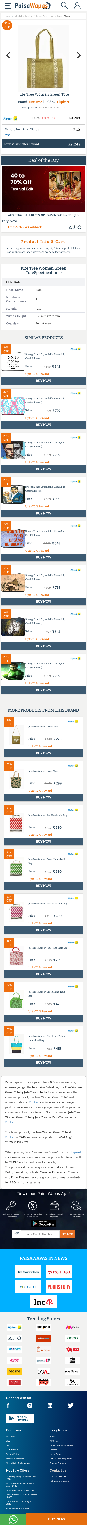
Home (52, 1436)
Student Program (58, 1463)
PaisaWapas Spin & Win (17, 1508)
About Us (10, 1436)
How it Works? (12, 1450)
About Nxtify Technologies (18, 1463)
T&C (7, 135)
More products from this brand (43, 710)
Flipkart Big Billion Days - (20, 1490)
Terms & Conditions (15, 1459)
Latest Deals (55, 1454)
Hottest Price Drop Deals (61, 1459)
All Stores (54, 1441)
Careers (53, 1450)
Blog (8, 1441)
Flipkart (63, 102)
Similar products (43, 337)
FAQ (8, 1445)
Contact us (58, 1470)
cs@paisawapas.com (59, 1481)
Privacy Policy (12, 1454)
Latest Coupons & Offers (61, 1445)
